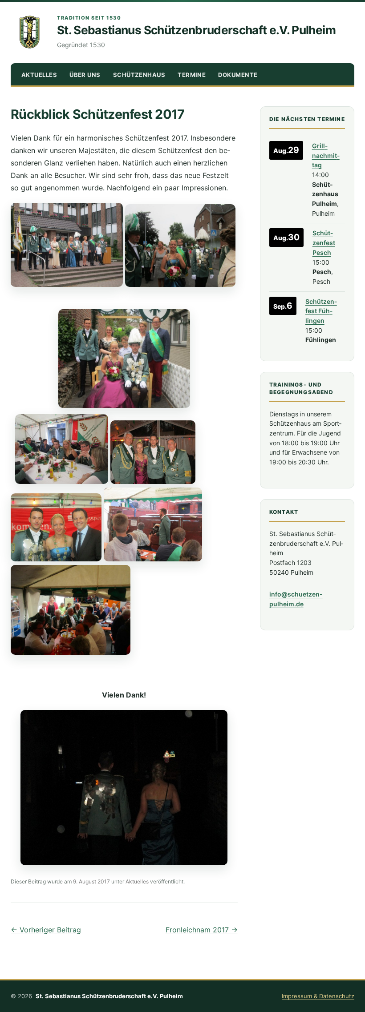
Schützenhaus (139, 74)
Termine (192, 74)
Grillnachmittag (326, 155)
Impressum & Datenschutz (318, 996)
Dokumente (237, 74)
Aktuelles (39, 74)
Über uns (85, 74)
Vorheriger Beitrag (46, 929)
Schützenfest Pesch (323, 242)
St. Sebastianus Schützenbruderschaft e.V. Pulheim (196, 30)
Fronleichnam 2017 (202, 929)
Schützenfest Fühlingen (321, 311)
